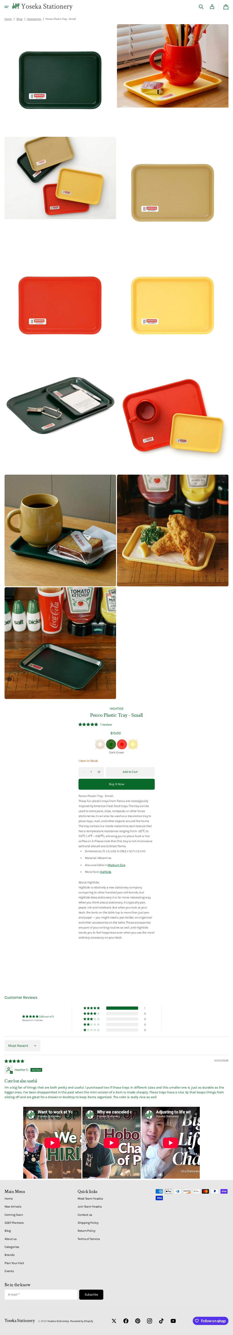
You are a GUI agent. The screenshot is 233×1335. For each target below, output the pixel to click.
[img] (15, 1061)
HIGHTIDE (117, 708)
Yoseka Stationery (58, 1321)
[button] (7, 7)
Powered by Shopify (81, 1321)
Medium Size (116, 865)
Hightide (105, 872)
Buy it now (116, 784)
